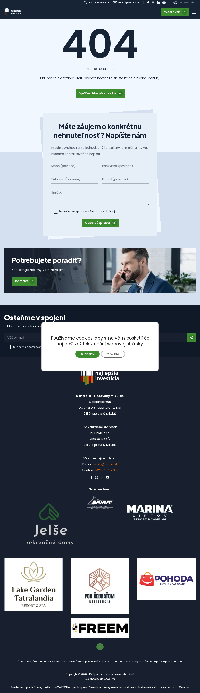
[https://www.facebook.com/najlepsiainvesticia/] (148, 2)
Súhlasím (87, 354)
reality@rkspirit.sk (105, 464)
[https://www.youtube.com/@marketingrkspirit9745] (164, 2)
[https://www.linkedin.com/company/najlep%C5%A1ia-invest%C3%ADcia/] (158, 2)
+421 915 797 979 (106, 470)
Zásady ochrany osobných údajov (111, 687)
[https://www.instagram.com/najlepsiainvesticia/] (153, 2)
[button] (194, 12)
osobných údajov (106, 211)
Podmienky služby (150, 687)
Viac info (113, 354)
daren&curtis (108, 679)
